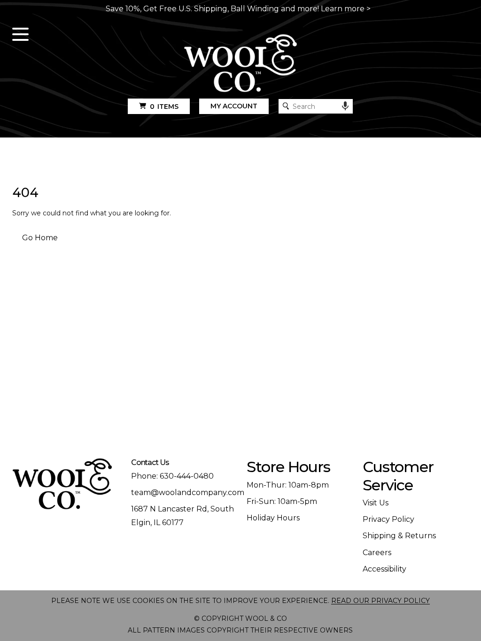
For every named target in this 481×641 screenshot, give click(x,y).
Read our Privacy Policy (380, 600)
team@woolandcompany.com (187, 492)
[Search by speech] (345, 106)
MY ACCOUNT (233, 106)
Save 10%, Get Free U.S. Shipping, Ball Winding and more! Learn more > (238, 8)
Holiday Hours (273, 517)
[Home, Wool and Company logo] (241, 64)
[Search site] (286, 105)
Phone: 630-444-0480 (172, 476)
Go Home (40, 237)
